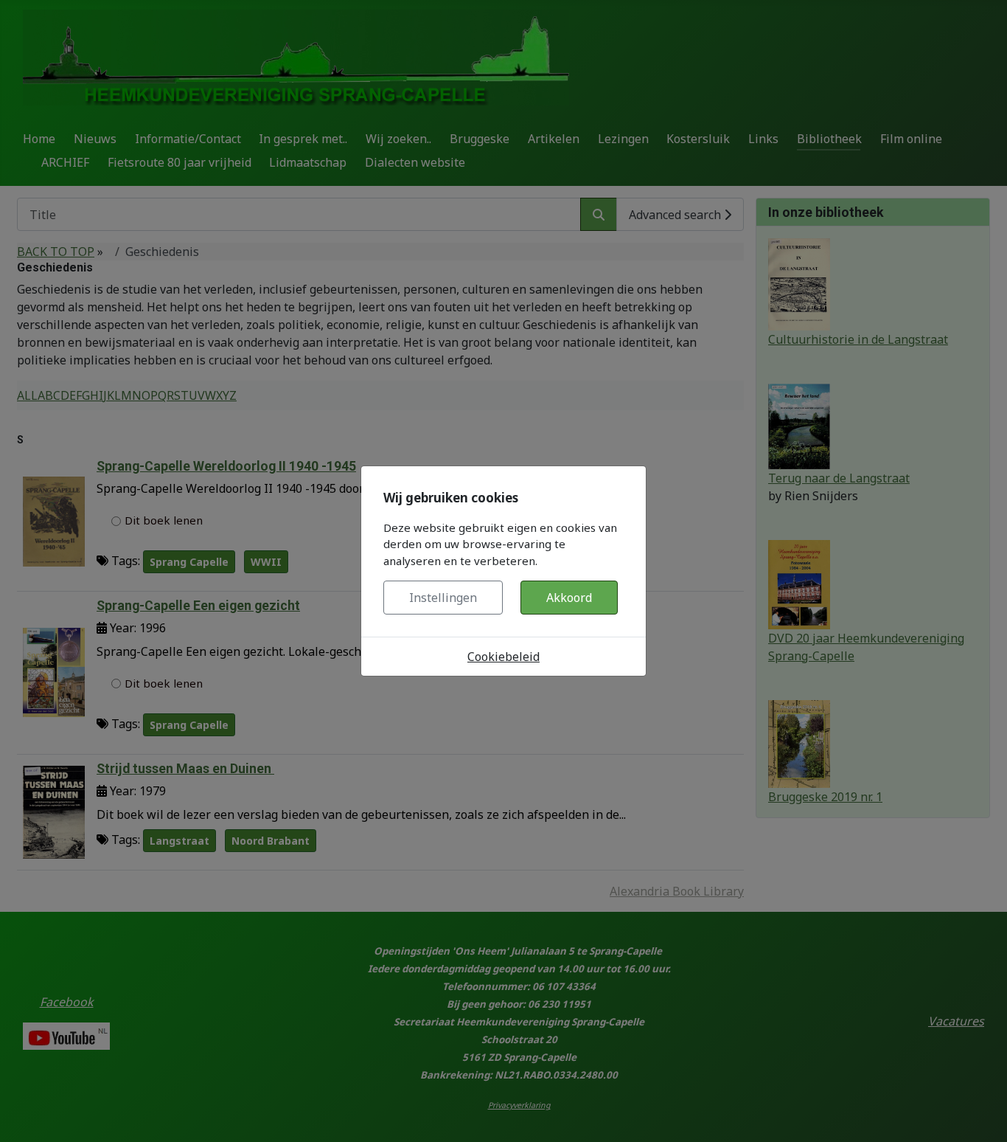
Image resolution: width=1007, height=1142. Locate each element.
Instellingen (443, 597)
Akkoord (569, 597)
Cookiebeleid (503, 656)
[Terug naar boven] (981, 1114)
